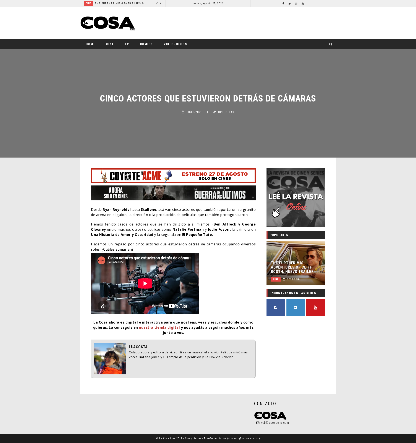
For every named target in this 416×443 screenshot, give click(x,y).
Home (90, 44)
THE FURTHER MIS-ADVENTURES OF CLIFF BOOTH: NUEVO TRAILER (292, 267)
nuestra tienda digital (159, 327)
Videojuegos (175, 44)
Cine (125, 3)
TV (127, 44)
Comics (146, 44)
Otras (230, 112)
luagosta (138, 347)
